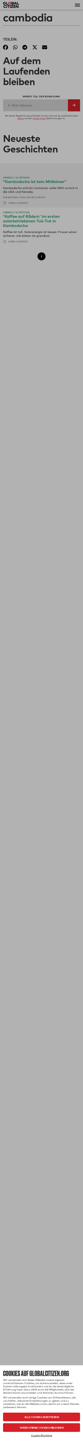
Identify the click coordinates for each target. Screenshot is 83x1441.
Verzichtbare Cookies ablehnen (41, 1427)
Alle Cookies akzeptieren (41, 1417)
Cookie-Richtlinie (41, 1435)
